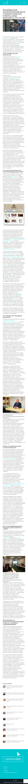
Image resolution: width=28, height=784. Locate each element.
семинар (19, 538)
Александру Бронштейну (14, 78)
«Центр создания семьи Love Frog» (11, 254)
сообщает (5, 265)
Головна (5, 767)
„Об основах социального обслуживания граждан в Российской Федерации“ (14, 485)
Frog (15, 39)
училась (21, 236)
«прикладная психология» (9, 249)
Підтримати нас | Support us (10, 772)
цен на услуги (15, 298)
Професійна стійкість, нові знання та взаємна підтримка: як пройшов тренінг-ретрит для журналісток (14, 687)
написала (11, 362)
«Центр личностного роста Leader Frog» (13, 256)
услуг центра (14, 176)
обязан (4, 468)
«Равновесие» (6, 538)
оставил (11, 507)
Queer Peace (16, 578)
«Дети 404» (17, 56)
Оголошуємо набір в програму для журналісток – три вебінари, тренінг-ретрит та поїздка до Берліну (15, 700)
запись (10, 302)
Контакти (6, 770)
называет (11, 277)
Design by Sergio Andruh (20, 782)
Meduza (17, 42)
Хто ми (5, 768)
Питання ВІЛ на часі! (10, 723)
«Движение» (18, 293)
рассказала (5, 38)
